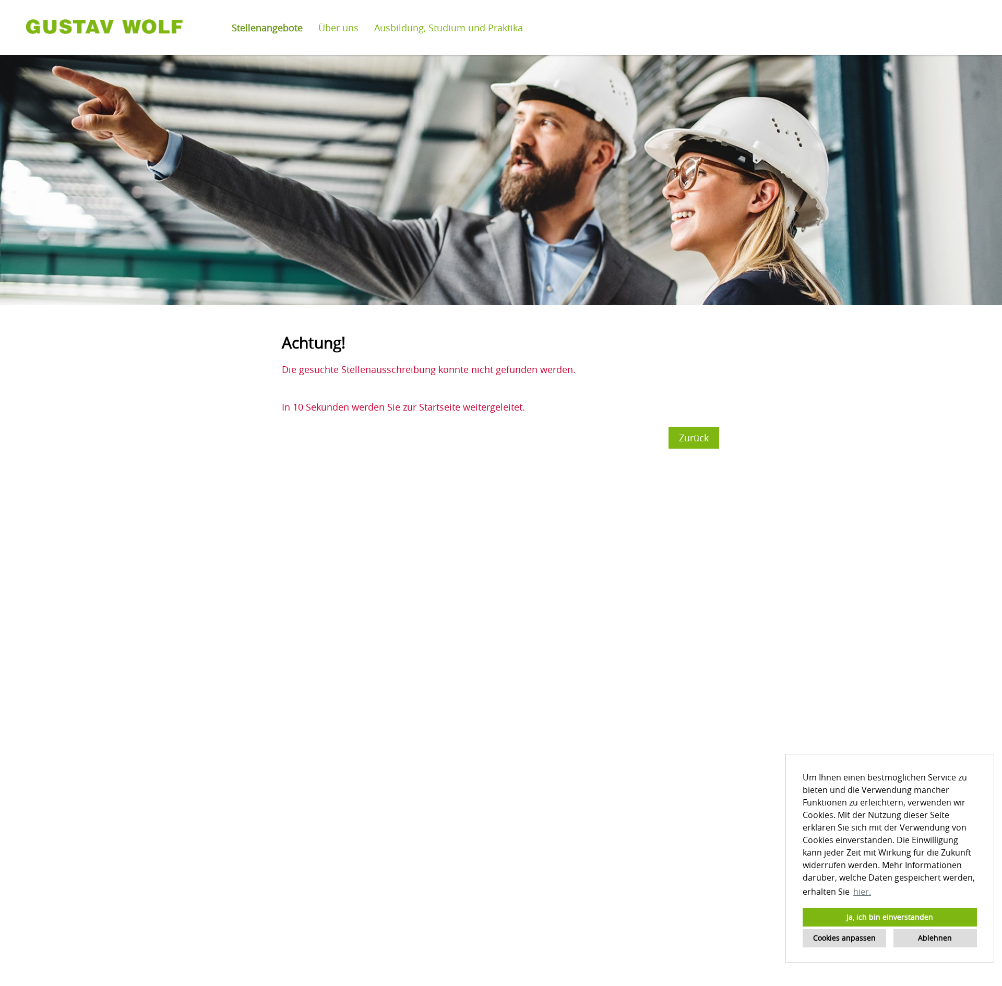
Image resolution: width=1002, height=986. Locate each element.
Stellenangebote (267, 27)
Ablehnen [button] (935, 938)
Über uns (338, 27)
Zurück (694, 437)
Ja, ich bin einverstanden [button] (889, 917)
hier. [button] (862, 891)
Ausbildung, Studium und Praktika (448, 27)
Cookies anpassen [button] (844, 938)
